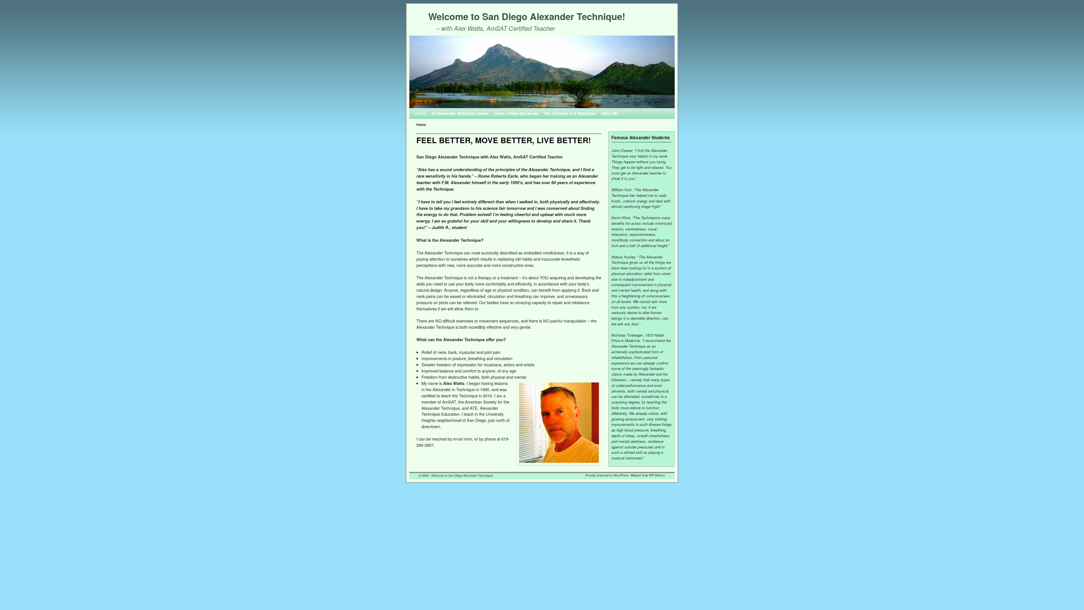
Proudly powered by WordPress (607, 475)
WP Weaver (657, 475)
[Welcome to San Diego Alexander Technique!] (542, 72)
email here (462, 439)
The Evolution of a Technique (569, 113)
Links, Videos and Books (516, 113)
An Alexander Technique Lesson (460, 113)
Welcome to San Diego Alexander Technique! (526, 16)
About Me (609, 113)
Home (421, 113)
